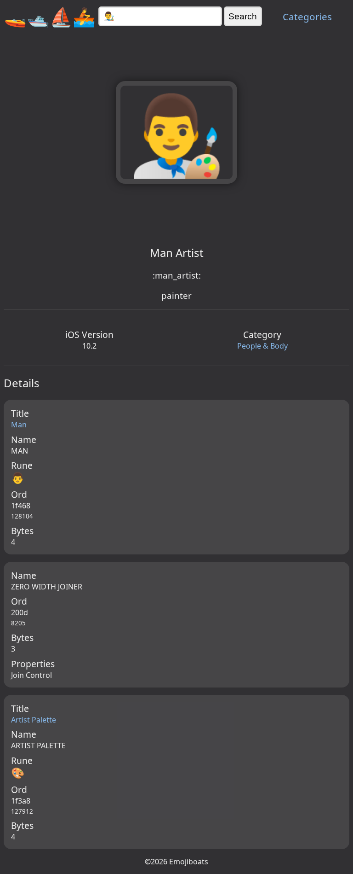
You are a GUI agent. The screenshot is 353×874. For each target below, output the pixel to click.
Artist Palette (33, 720)
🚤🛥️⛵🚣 (50, 16)
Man (19, 425)
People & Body (262, 346)
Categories (307, 16)
